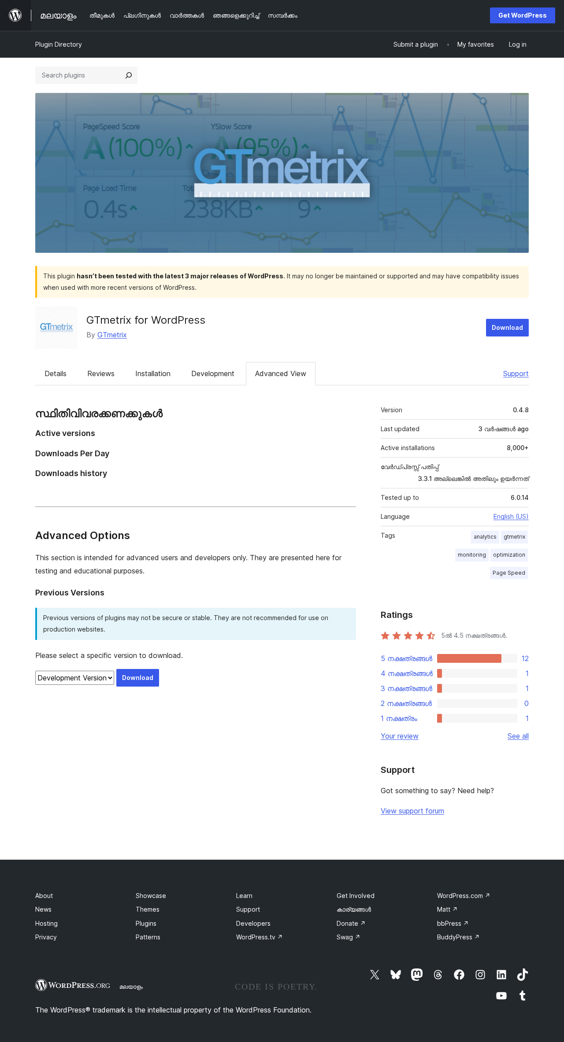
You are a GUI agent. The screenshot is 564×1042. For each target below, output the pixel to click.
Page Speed (509, 572)
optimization (509, 554)
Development (212, 373)
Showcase (151, 895)
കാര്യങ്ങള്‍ (354, 909)
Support (516, 373)
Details (56, 373)
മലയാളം (131, 986)
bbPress (453, 923)
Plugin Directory (58, 44)
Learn (244, 895)
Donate (351, 923)
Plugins (146, 923)
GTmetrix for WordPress (145, 320)
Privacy (46, 937)
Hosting (46, 923)
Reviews (101, 373)
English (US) (511, 516)
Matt (447, 909)
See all (518, 736)
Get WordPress (522, 15)
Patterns (148, 937)
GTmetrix (112, 334)
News (43, 909)
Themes (148, 909)
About (44, 895)
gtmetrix (514, 536)
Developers (253, 923)
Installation (153, 373)
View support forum (412, 810)
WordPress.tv (259, 937)
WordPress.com (463, 895)
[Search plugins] (128, 75)
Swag (348, 937)
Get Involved (356, 895)
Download (507, 327)
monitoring (472, 554)
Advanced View (280, 373)
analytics (485, 536)
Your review (400, 736)
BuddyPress (458, 937)
